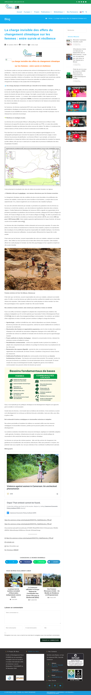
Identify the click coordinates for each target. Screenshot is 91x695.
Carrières (60, 692)
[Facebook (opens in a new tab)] (79, 2)
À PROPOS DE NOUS (53, 693)
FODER (23, 44)
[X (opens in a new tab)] (77, 2)
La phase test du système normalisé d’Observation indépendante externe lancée (13, 593)
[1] (44, 214)
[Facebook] (49, 685)
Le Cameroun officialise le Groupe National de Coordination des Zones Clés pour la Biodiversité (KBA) (32, 592)
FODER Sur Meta (33, 651)
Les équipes (69, 692)
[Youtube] (60, 685)
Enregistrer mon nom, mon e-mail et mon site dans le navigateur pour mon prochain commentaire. (32, 635)
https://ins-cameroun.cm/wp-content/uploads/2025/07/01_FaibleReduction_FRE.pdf (28, 520)
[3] (10, 316)
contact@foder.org (57, 677)
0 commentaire (77, 44)
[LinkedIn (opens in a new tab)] (81, 2)
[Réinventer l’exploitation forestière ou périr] (69, 42)
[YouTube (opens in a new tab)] (85, 2)
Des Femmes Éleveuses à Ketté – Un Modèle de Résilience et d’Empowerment (52, 592)
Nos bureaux (51, 692)
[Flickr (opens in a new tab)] (83, 2)
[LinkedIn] (55, 685)
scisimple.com (10, 542)
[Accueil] (46, 18)
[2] (24, 221)
